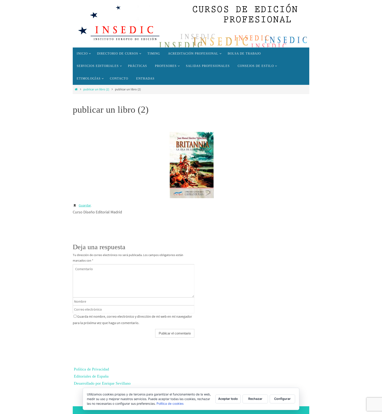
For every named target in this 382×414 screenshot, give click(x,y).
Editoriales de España (91, 376)
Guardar (85, 205)
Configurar (282, 399)
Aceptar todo (228, 399)
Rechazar (255, 399)
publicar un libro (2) (96, 89)
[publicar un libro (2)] (191, 165)
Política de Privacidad (91, 369)
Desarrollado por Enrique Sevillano (102, 383)
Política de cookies (170, 403)
